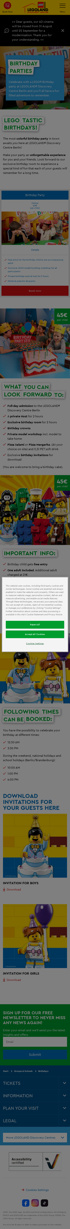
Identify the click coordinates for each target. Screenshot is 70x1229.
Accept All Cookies (35, 634)
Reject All (35, 624)
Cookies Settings (35, 643)
